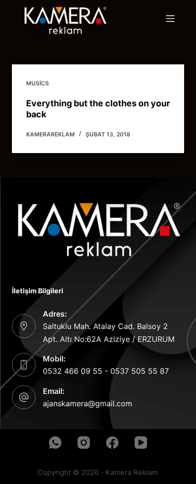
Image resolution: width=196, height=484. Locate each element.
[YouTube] (141, 442)
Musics (37, 83)
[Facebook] (112, 442)
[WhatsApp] (55, 442)
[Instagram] (84, 442)
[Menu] (170, 18)
